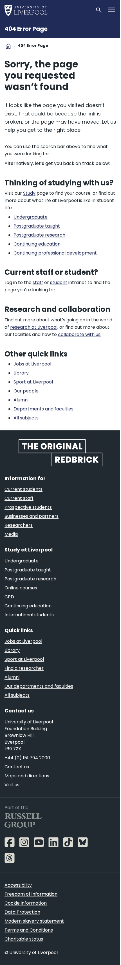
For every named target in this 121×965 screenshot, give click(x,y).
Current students (23, 489)
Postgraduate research (30, 579)
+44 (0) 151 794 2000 (27, 758)
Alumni (12, 677)
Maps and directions (27, 776)
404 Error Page (26, 29)
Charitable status (24, 939)
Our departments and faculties (39, 686)
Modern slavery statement (34, 921)
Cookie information (26, 903)
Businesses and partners (32, 516)
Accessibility (18, 885)
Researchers (19, 525)
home (8, 46)
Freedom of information (31, 894)
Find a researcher (24, 668)
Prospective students (28, 507)
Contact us (17, 767)
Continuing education (28, 606)
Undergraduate (22, 561)
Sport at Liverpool (24, 659)
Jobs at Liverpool (23, 641)
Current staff (19, 498)
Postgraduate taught (28, 570)
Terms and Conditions (29, 930)
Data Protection (22, 912)
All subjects (17, 695)
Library (12, 650)
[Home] (48, 10)
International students (29, 615)
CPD (9, 597)
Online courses (21, 588)
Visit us (12, 785)
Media (11, 534)
